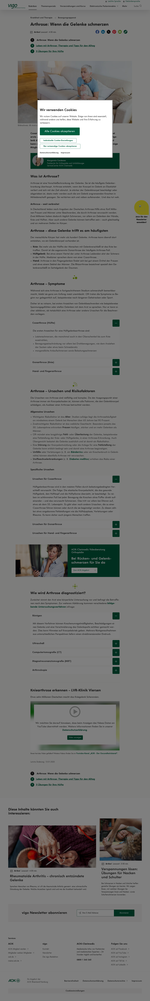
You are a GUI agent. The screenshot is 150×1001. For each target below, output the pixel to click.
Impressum (65, 153)
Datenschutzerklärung (49, 153)
